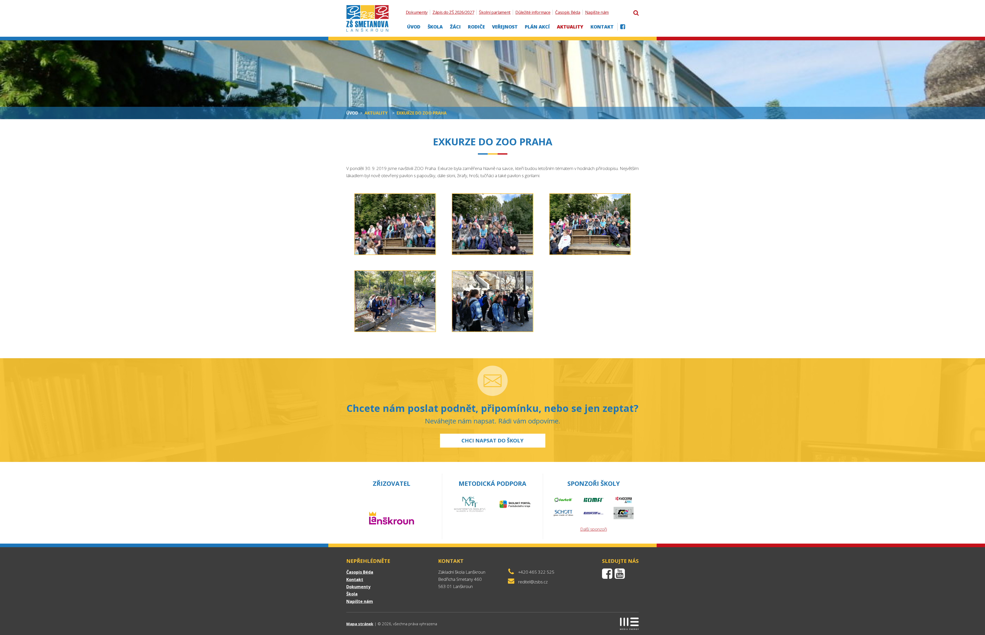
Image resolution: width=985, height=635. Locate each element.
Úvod (413, 27)
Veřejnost (505, 27)
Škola (435, 27)
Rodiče (476, 27)
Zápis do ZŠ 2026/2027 (453, 12)
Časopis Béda (567, 12)
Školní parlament (494, 12)
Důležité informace (532, 12)
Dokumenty (417, 12)
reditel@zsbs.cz (533, 582)
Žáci (455, 27)
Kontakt (602, 27)
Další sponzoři (593, 529)
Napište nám (597, 12)
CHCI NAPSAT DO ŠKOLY (492, 440)
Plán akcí (537, 27)
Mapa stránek (359, 623)
